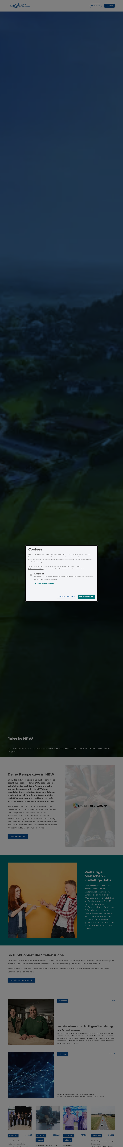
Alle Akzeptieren (86, 597)
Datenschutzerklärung (36, 569)
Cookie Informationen (44, 584)
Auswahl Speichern (66, 597)
